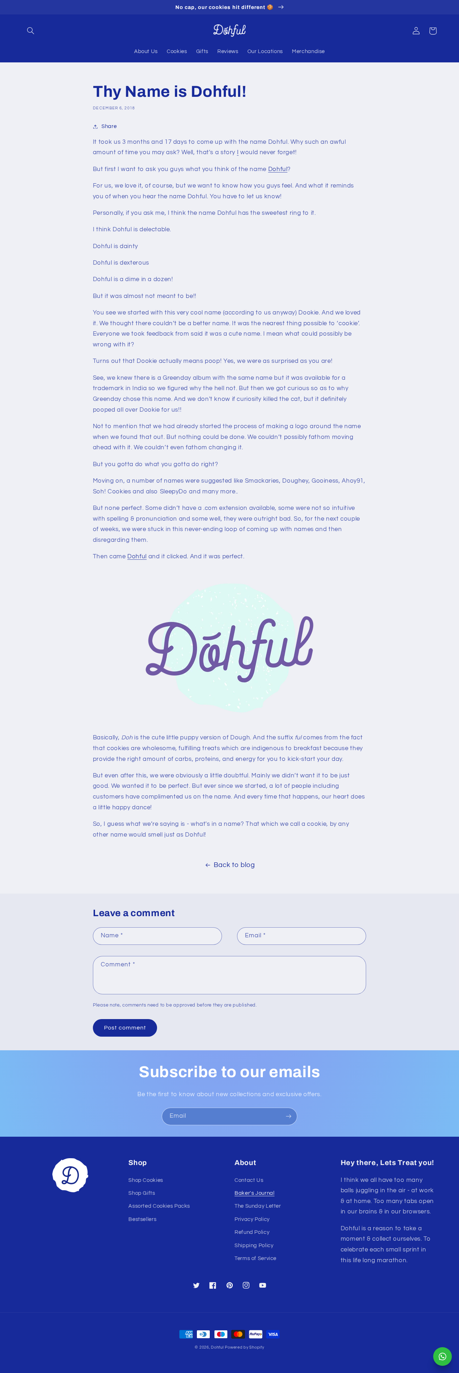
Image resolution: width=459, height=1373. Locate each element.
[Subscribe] (288, 1116)
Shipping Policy (254, 1245)
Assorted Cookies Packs (159, 1206)
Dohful (278, 169)
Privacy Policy (252, 1219)
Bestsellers (142, 1219)
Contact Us (249, 1180)
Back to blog (234, 865)
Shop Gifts (141, 1193)
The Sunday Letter (258, 1206)
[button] (31, 31)
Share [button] (109, 126)
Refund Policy (252, 1232)
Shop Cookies (145, 1180)
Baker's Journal (254, 1193)
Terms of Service (255, 1258)
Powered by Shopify (244, 1347)
